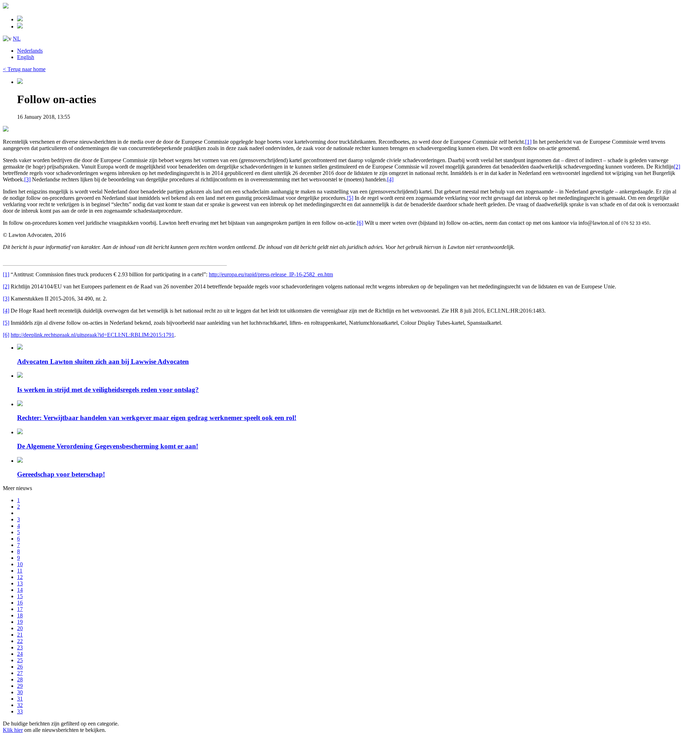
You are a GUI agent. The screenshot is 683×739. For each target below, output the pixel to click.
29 (20, 686)
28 (20, 679)
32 (20, 705)
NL (17, 39)
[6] (360, 223)
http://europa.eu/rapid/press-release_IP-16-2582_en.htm (271, 274)
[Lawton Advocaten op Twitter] (20, 19)
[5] (350, 198)
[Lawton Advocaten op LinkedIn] (20, 26)
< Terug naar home (24, 69)
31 (20, 699)
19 (20, 622)
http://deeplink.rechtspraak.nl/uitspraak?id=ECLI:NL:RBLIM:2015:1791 (92, 335)
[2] (677, 167)
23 (20, 647)
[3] (27, 179)
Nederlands (30, 51)
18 (20, 615)
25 (20, 660)
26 (20, 667)
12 (20, 577)
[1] (528, 142)
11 (19, 571)
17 (20, 609)
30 (20, 692)
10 (20, 564)
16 (20, 603)
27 (20, 673)
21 (20, 635)
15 (20, 596)
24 (20, 654)
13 (20, 583)
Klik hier (13, 730)
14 (20, 590)
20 (20, 628)
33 (20, 711)
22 (20, 641)
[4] (390, 179)
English (25, 57)
